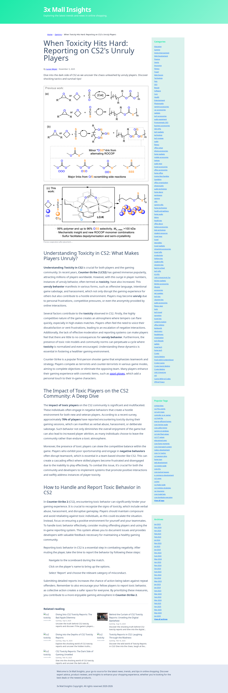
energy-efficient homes (162, 421)
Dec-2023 (157, 553)
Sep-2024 (157, 597)
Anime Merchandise (161, 176)
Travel (156, 72)
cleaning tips (158, 300)
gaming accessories (161, 107)
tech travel (158, 312)
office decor (158, 224)
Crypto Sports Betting (162, 366)
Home (49, 34)
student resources (161, 233)
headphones (158, 334)
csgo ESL (157, 469)
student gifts (158, 262)
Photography (159, 103)
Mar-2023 (158, 594)
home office (158, 173)
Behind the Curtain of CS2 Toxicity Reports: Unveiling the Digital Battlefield (126, 617)
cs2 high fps (158, 418)
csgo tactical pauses (161, 472)
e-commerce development (164, 475)
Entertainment (159, 100)
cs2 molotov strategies (162, 488)
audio (156, 141)
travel (156, 239)
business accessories (162, 126)
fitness (156, 145)
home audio (158, 214)
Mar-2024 (158, 600)
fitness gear (158, 306)
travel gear (158, 236)
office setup (158, 148)
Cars (156, 94)
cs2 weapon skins (160, 456)
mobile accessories (161, 157)
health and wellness (161, 211)
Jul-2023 (157, 546)
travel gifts (158, 252)
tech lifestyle (158, 341)
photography (159, 186)
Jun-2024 (157, 550)
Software (157, 91)
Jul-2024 (157, 540)
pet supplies (158, 293)
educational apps (160, 440)
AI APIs (157, 274)
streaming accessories (162, 249)
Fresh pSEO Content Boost (164, 360)
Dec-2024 (157, 527)
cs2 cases (157, 478)
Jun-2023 (157, 524)
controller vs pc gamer (162, 415)
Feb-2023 (157, 534)
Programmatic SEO (161, 122)
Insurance (158, 65)
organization (158, 338)
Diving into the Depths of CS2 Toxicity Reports (74, 636)
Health (156, 97)
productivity (158, 255)
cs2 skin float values (161, 434)
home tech (158, 350)
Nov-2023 (157, 543)
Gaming (58, 34)
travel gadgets (159, 246)
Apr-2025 (157, 606)
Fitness (156, 69)
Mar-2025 (158, 610)
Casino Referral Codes (162, 379)
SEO (155, 84)
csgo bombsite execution (163, 497)
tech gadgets (159, 132)
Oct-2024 (157, 578)
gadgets (157, 113)
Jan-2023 (157, 584)
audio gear (158, 164)
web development (160, 463)
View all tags (159, 500)
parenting (157, 315)
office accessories (160, 170)
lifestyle (157, 287)
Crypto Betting (159, 369)
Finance (157, 59)
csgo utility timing (160, 428)
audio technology (160, 189)
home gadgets (159, 154)
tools (156, 309)
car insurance (159, 491)
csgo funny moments (162, 444)
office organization (161, 183)
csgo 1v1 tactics (160, 453)
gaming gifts (158, 205)
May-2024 (158, 559)
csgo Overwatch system (163, 447)
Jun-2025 (157, 616)
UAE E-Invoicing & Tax (162, 277)
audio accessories (160, 303)
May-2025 (158, 613)
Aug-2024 (157, 556)
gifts (155, 202)
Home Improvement (161, 53)
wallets (156, 344)
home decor (158, 192)
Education (158, 46)
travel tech (158, 347)
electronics (158, 331)
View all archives (160, 619)
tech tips (157, 296)
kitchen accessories (161, 284)
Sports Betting (159, 357)
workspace (158, 195)
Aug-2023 (157, 572)
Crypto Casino (159, 363)
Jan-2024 (157, 587)
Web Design (158, 75)
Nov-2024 (157, 565)
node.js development (162, 450)
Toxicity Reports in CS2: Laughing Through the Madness (125, 636)
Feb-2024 (157, 537)
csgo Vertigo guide (161, 425)
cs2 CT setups (159, 437)
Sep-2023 (157, 591)
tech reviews (158, 138)
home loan (158, 459)
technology (158, 135)
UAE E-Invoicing (160, 372)
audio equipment (160, 119)
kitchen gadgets (160, 281)
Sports (156, 62)
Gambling (157, 179)
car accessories (160, 110)
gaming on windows (161, 431)
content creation (160, 322)
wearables (158, 243)
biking (156, 217)
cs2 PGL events (159, 409)
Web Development (161, 56)
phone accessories (161, 151)
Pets (155, 81)
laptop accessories (161, 227)
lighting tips (158, 258)
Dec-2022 (157, 575)
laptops (157, 160)
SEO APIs (157, 129)
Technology (158, 78)
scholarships (158, 406)
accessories (158, 290)
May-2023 (158, 581)
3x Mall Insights (67, 9)
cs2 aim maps (159, 412)
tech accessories (160, 116)
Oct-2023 (157, 569)
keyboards (158, 328)
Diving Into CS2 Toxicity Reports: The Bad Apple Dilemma (74, 616)
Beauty (156, 88)
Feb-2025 (157, 603)
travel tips (158, 319)
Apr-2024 (157, 531)
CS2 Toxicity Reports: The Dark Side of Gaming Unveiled (74, 653)
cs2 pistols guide (160, 466)
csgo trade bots (160, 494)
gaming (157, 198)
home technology (160, 208)
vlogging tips (158, 265)
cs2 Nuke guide (159, 485)
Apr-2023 (157, 562)
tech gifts (157, 271)
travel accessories (161, 167)
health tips (158, 220)
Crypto (156, 353)
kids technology (160, 230)
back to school (159, 268)
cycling (156, 481)
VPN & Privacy (159, 382)
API (155, 376)
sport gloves (117, 373)
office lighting (159, 325)
